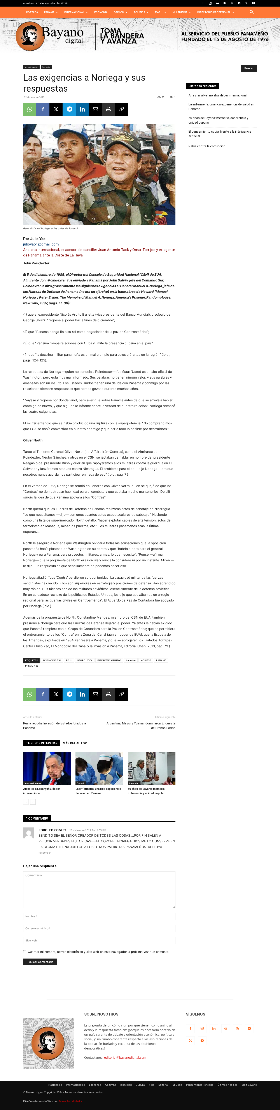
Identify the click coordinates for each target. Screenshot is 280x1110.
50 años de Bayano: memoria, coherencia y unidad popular (218, 120)
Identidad (134, 783)
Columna (110, 1085)
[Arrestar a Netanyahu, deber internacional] (47, 768)
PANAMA (161, 660)
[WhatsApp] (29, 109)
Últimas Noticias (227, 1085)
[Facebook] (203, 3)
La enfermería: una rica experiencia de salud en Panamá (221, 107)
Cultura (140, 1085)
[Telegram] (239, 3)
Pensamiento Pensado (199, 1085)
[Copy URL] (121, 109)
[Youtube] (253, 3)
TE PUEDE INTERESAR (42, 743)
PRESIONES (31, 665)
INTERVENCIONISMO (109, 660)
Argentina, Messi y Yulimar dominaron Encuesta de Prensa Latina (141, 725)
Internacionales (32, 783)
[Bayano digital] (140, 36)
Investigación (31, 66)
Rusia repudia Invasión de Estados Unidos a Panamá (54, 725)
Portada (32, 12)
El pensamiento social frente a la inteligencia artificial (220, 134)
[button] (251, 13)
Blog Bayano (249, 1085)
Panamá (49, 12)
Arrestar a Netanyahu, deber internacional (218, 95)
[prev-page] (26, 802)
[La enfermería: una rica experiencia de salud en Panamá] (99, 768)
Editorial (163, 1085)
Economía (101, 12)
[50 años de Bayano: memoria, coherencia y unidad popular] (151, 768)
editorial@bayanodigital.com (125, 1057)
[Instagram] (210, 3)
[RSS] (232, 3)
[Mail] (224, 3)
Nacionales (55, 1085)
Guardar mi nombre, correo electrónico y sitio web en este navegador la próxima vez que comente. (98, 951)
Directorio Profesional (214, 12)
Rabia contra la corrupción (207, 146)
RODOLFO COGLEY (52, 830)
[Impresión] (108, 109)
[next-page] (33, 802)
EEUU (69, 660)
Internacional (74, 12)
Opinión (119, 12)
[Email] (95, 109)
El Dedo (177, 1085)
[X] (246, 3)
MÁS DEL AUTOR (75, 743)
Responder (44, 852)
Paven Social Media (70, 1101)
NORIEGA (145, 660)
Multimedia (180, 12)
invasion (131, 660)
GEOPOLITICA (85, 660)
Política (139, 12)
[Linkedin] (217, 3)
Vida (151, 1085)
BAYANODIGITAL (51, 660)
